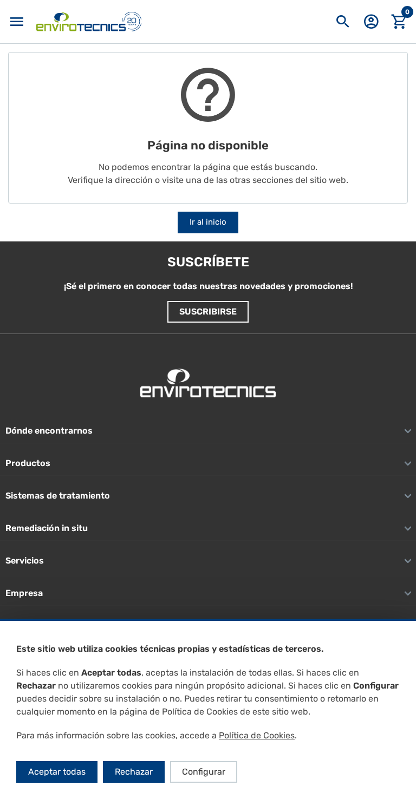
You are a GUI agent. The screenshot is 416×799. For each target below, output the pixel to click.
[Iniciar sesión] (371, 25)
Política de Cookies (257, 735)
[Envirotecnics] (88, 22)
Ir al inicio (208, 222)
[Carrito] (399, 22)
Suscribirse (208, 311)
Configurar (203, 772)
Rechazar (134, 772)
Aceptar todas (57, 772)
